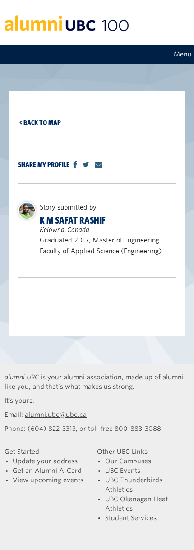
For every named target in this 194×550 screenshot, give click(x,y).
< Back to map (40, 122)
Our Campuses (128, 461)
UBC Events (122, 470)
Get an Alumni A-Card (47, 470)
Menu (183, 54)
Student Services (131, 518)
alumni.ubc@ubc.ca (56, 414)
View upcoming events (48, 480)
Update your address (45, 461)
